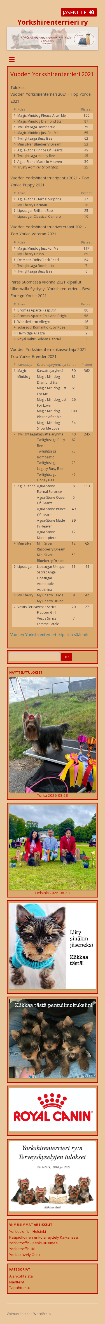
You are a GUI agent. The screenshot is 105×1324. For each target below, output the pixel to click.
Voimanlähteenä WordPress (29, 1313)
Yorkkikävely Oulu (24, 1254)
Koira (21, 109)
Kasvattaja (24, 364)
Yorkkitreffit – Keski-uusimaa (33, 1242)
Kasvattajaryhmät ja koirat (56, 364)
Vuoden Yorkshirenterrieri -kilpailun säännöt (49, 634)
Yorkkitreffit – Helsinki (27, 1231)
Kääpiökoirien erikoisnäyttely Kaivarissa (43, 1237)
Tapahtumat (19, 1287)
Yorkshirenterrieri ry (52, 22)
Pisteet (86, 109)
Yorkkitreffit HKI (22, 1248)
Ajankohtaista (21, 1276)
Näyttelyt (16, 1282)
